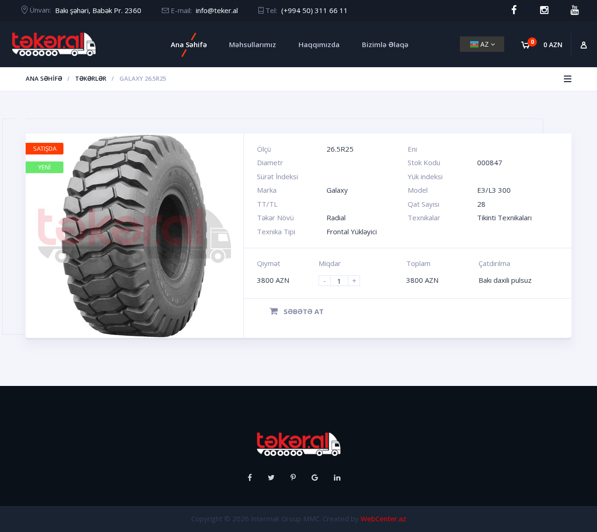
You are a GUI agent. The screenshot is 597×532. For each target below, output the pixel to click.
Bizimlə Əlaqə (385, 44)
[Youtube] (574, 10)
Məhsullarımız (252, 44)
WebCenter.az (383, 518)
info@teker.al (217, 10)
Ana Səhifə (189, 44)
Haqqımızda (319, 44)
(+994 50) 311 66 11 (314, 10)
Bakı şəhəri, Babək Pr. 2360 (98, 10)
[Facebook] (514, 10)
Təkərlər (90, 78)
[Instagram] (544, 10)
